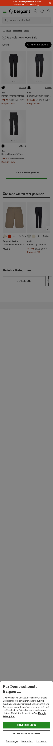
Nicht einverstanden (26, 733)
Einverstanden (26, 725)
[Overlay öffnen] (37, 4)
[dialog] (26, 713)
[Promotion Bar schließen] (50, 3)
